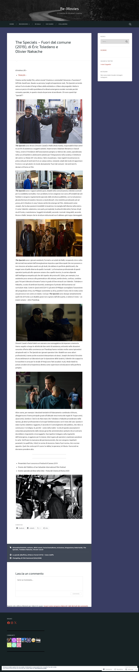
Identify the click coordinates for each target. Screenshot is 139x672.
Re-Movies (69, 8)
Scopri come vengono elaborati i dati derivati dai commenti (66, 606)
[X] (15, 622)
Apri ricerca (130, 24)
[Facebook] (8, 622)
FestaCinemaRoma (49, 547)
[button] (49, 238)
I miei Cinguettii (106, 64)
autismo (30, 547)
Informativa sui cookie (41, 668)
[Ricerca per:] (115, 41)
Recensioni (23, 24)
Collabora (63, 24)
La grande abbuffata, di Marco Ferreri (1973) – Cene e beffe (33, 555)
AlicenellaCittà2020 (19, 547)
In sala (38, 24)
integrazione (69, 547)
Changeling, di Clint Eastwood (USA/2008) (27, 558)
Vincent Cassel (38, 549)
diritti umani (38, 547)
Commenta (76, 593)
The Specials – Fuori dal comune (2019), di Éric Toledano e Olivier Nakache (43, 47)
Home (12, 24)
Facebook (103, 50)
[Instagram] (11, 622)
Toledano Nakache (25, 549)
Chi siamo (49, 24)
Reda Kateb (78, 547)
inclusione (60, 547)
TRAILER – (22, 75)
